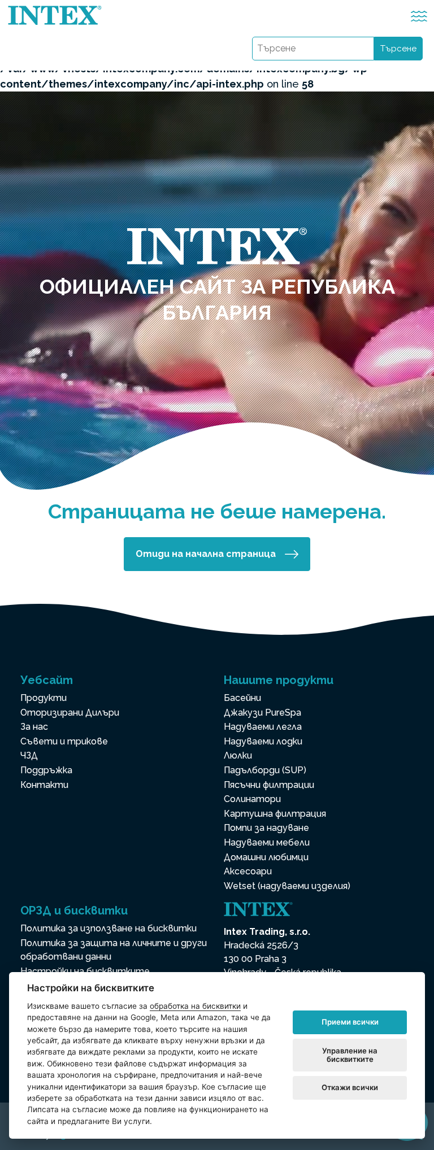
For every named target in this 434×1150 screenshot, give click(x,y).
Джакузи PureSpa (262, 712)
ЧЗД (29, 755)
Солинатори (252, 799)
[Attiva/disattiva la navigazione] (419, 16)
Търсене (398, 48)
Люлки (238, 755)
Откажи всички (350, 1087)
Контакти (44, 784)
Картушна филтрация (275, 813)
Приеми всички (350, 1021)
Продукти (43, 697)
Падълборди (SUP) (265, 770)
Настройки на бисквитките (85, 971)
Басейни (242, 697)
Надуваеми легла (263, 726)
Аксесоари (248, 871)
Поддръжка (46, 770)
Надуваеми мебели (267, 842)
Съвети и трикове (64, 741)
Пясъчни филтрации (269, 784)
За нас (34, 726)
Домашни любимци (266, 857)
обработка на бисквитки (195, 1005)
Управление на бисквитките (349, 1055)
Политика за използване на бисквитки (108, 928)
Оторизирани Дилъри (69, 712)
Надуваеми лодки (263, 741)
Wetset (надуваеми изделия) (287, 886)
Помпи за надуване (266, 827)
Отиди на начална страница (206, 553)
